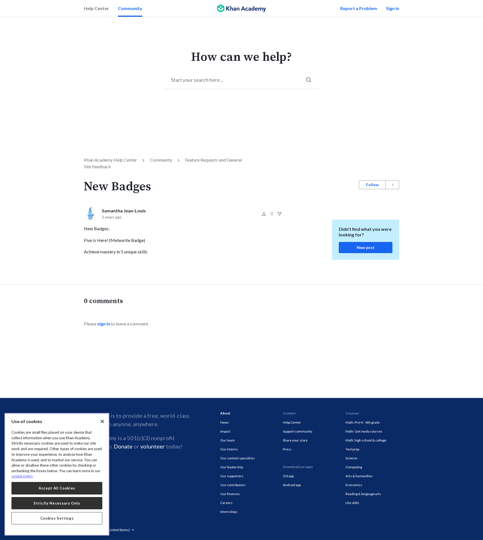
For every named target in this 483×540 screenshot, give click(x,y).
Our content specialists (237, 458)
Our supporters (231, 476)
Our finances (230, 494)
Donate (123, 446)
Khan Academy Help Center (110, 159)
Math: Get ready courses (363, 431)
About (225, 413)
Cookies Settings (57, 518)
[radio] (263, 213)
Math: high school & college (365, 440)
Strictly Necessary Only (57, 503)
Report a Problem (358, 8)
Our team (227, 440)
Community (130, 8)
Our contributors (233, 485)
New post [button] (366, 247)
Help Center (96, 8)
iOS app (288, 476)
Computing (353, 467)
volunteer (152, 446)
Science (351, 458)
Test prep (352, 449)
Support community (297, 431)
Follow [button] (372, 184)
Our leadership (231, 467)
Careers (226, 503)
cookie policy (22, 476)
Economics (353, 485)
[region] (56, 474)
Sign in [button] (392, 8)
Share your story (295, 440)
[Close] (102, 421)
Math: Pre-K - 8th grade (362, 422)
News (224, 422)
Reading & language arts (363, 494)
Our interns (229, 449)
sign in (103, 323)
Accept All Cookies (57, 488)
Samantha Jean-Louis (124, 210)
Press (287, 449)
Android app (292, 485)
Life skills (352, 503)
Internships (228, 512)
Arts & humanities (359, 476)
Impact (225, 431)
